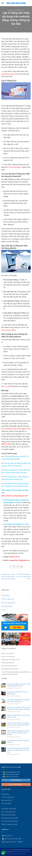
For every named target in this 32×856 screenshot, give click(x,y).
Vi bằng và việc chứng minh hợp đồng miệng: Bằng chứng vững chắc (8, 576)
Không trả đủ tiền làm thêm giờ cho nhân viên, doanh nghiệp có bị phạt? (18, 708)
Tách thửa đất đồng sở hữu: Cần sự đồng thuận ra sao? (23, 576)
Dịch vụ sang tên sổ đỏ (8, 812)
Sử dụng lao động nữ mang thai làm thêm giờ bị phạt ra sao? (18, 685)
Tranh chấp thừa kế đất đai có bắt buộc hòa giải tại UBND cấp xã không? (18, 732)
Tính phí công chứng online (9, 821)
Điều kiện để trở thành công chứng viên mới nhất (18, 716)
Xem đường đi (16, 780)
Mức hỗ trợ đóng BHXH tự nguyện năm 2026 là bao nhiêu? (18, 700)
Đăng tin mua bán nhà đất (9, 824)
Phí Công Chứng (6, 606)
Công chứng (5, 595)
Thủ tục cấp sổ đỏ (7, 599)
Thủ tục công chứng (8, 603)
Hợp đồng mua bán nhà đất (9, 818)
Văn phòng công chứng (8, 809)
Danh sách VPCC (6, 800)
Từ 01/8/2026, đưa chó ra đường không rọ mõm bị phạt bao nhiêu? (18, 724)
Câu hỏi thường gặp (13, 10)
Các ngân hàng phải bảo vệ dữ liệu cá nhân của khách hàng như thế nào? (18, 750)
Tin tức (22, 10)
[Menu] (2, 3)
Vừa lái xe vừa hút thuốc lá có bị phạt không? (17, 693)
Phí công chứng (16, 784)
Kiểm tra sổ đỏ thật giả (8, 815)
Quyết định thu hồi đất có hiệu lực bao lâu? (18, 741)
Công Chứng (18, 851)
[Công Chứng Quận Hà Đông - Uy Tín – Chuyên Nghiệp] (16, 3)
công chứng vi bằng (8, 330)
